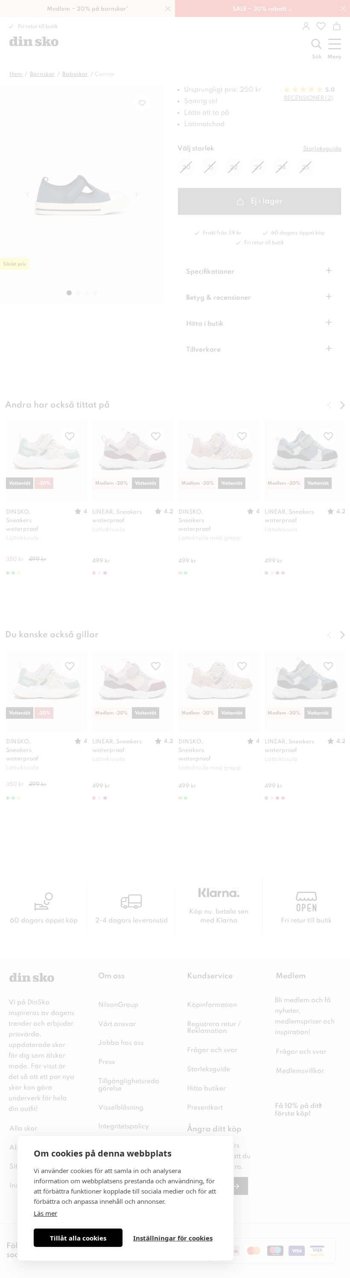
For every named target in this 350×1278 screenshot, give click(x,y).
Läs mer (45, 1213)
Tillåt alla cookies (78, 1238)
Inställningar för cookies (173, 1238)
